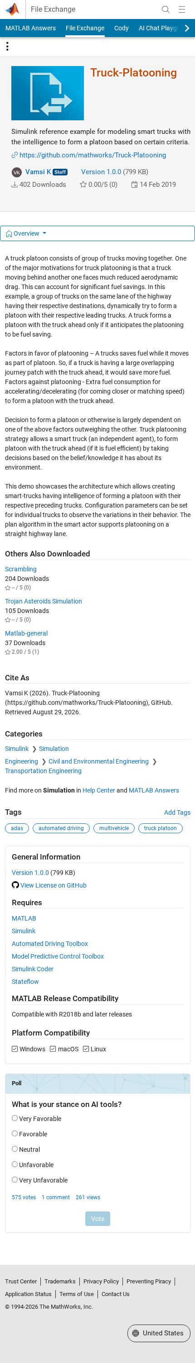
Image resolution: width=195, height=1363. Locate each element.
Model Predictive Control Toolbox (58, 956)
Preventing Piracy (149, 1281)
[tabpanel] (97, 749)
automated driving (61, 828)
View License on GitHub (53, 885)
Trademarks (60, 1281)
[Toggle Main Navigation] (182, 9)
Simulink (17, 748)
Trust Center (21, 1281)
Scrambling (21, 569)
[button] (14, 184)
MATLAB (24, 918)
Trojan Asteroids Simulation (43, 601)
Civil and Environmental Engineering (99, 761)
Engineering (22, 761)
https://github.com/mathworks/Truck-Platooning (93, 155)
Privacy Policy (101, 1281)
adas (17, 828)
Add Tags (177, 812)
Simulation (54, 748)
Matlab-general (26, 633)
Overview (26, 233)
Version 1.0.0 (101, 172)
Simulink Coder (33, 969)
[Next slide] (179, 28)
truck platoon (160, 828)
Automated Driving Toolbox (50, 943)
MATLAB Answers (30, 28)
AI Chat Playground (166, 28)
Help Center (99, 790)
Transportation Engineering (43, 770)
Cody (121, 28)
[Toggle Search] (165, 9)
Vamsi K (38, 172)
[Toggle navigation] (7, 46)
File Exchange (53, 9)
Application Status (28, 1294)
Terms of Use (76, 1294)
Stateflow (25, 981)
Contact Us (116, 1294)
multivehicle (114, 828)
